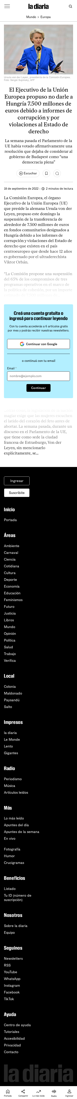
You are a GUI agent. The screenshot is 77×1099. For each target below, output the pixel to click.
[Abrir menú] (7, 6)
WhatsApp (12, 979)
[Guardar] (46, 173)
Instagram (12, 985)
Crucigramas (14, 863)
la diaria (10, 733)
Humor (9, 856)
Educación (12, 593)
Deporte (10, 579)
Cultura (10, 573)
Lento (8, 746)
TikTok (9, 999)
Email (12, 368)
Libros (9, 620)
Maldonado (13, 693)
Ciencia (10, 559)
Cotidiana (11, 566)
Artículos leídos (16, 792)
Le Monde (12, 739)
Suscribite (17, 493)
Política (9, 640)
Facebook (12, 992)
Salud (8, 647)
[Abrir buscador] (70, 6)
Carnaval (11, 552)
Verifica (10, 660)
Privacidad (12, 1045)
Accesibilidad (14, 1038)
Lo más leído (14, 818)
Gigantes (11, 753)
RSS (7, 965)
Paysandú (12, 700)
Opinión (10, 633)
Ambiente (11, 546)
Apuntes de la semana (21, 832)
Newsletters (13, 958)
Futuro (9, 606)
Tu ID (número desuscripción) (17, 897)
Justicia (10, 613)
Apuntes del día (16, 825)
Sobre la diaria (15, 926)
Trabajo (10, 654)
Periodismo (13, 779)
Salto (8, 707)
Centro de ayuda (17, 1025)
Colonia (10, 686)
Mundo (31, 17)
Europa (45, 17)
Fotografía (12, 849)
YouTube (10, 972)
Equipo (9, 932)
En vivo (9, 838)
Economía (12, 586)
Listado (10, 889)
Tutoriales (11, 1032)
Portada (10, 520)
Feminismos (13, 600)
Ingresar (16, 481)
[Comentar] (57, 173)
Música (9, 786)
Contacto (11, 1052)
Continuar (38, 388)
